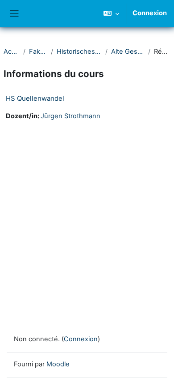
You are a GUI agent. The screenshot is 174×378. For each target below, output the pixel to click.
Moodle (58, 364)
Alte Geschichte (128, 51)
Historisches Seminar (79, 51)
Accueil (12, 51)
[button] (111, 13)
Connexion (150, 13)
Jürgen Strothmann (70, 116)
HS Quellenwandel (35, 98)
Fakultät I (38, 51)
